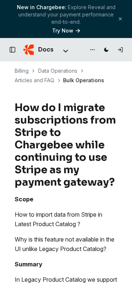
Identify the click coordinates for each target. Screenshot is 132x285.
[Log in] (120, 50)
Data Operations (57, 71)
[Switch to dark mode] (106, 50)
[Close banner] (120, 19)
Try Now (62, 30)
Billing (22, 71)
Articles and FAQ (34, 80)
